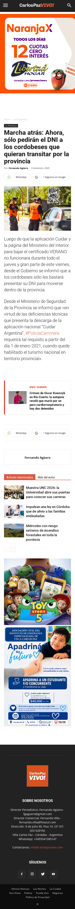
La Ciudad (55, 889)
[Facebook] (22, 874)
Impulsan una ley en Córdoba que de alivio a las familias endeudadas (48, 511)
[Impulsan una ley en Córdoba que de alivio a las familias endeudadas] (14, 511)
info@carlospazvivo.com (47, 847)
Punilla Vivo (42, 893)
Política (28, 893)
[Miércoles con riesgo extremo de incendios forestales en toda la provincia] (14, 530)
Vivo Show (14, 893)
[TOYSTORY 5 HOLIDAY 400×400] (37, 624)
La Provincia (20, 119)
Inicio (7, 119)
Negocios (57, 893)
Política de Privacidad (37, 897)
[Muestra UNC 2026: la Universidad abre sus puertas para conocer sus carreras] (14, 492)
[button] (69, 5)
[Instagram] (32, 874)
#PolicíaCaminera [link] (42, 333)
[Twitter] (43, 874)
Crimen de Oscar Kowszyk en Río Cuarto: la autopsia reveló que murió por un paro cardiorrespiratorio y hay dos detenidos (47, 400)
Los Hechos (39, 889)
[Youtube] (53, 874)
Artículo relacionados (19, 477)
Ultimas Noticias (20, 889)
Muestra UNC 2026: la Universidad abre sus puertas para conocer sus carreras (48, 492)
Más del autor (46, 477)
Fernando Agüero (18, 168)
